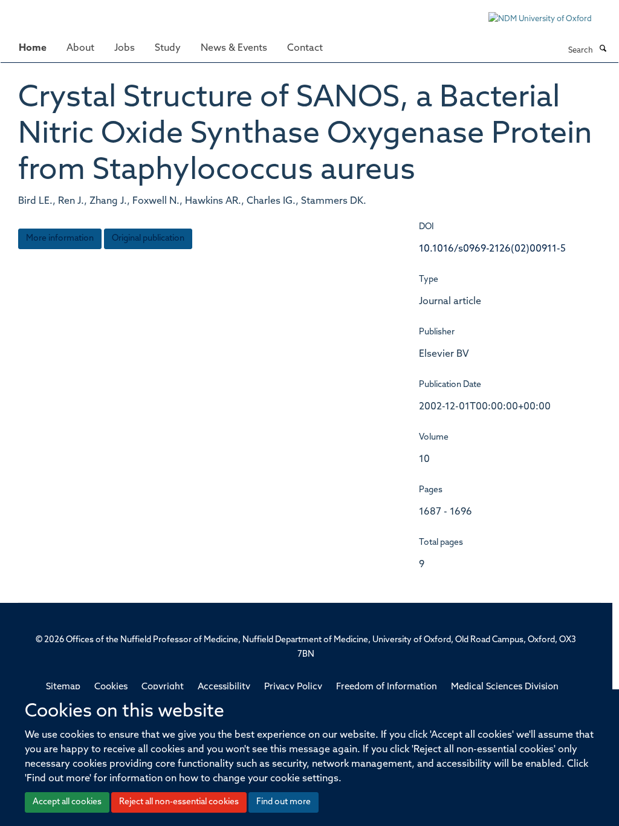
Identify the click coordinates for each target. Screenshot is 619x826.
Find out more (283, 802)
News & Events (234, 48)
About (80, 48)
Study (168, 48)
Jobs (124, 48)
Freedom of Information (386, 687)
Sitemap (63, 687)
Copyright (162, 687)
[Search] (602, 49)
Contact (305, 48)
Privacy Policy (293, 687)
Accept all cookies (67, 802)
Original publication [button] (148, 238)
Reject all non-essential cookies (179, 802)
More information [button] (60, 238)
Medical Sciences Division (505, 687)
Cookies (111, 687)
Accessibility (224, 687)
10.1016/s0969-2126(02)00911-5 (492, 249)
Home (33, 48)
